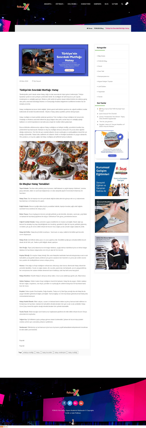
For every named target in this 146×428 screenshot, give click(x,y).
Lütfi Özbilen (102, 86)
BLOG (106, 4)
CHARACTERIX (85, 4)
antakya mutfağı (28, 352)
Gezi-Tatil (101, 71)
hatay (38, 352)
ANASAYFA (47, 4)
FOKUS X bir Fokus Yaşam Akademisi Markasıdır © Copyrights (73, 410)
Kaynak (21, 340)
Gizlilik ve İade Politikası (73, 413)
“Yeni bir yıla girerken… (106, 121)
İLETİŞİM (115, 4)
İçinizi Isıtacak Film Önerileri (108, 113)
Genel (100, 66)
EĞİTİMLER (59, 4)
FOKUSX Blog (98, 28)
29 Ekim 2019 (23, 81)
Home (90, 28)
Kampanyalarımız (103, 76)
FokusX (38, 81)
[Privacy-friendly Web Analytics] (4, 427)
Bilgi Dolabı (101, 56)
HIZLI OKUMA (72, 4)
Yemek (100, 96)
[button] (122, 4)
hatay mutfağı (72, 352)
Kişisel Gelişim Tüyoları (105, 81)
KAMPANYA (97, 4)
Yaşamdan (101, 91)
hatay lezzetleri (47, 352)
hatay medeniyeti (60, 352)
